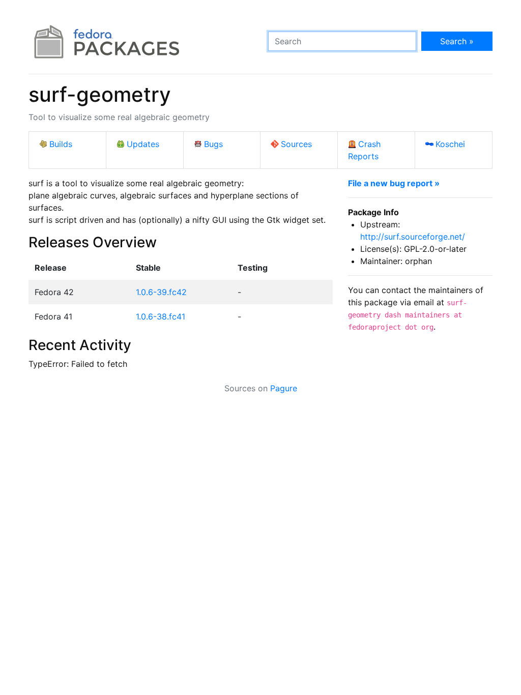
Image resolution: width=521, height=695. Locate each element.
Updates (143, 144)
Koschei (450, 144)
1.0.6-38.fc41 (160, 316)
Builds (60, 144)
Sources (296, 144)
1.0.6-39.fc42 (161, 292)
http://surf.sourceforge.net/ (412, 236)
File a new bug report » (394, 183)
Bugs (213, 144)
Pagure (283, 388)
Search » (457, 41)
